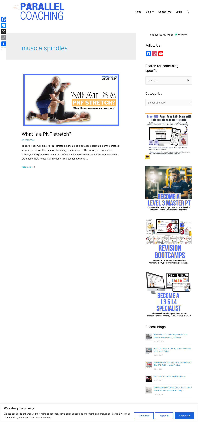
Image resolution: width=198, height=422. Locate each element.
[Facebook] (4, 19)
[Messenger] (4, 25)
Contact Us (164, 11)
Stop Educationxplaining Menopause (169, 376)
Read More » (27, 167)
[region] (99, 413)
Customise (143, 415)
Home (138, 11)
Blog (148, 11)
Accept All (184, 415)
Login (179, 11)
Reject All (164, 415)
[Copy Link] (4, 38)
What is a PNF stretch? (46, 134)
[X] (4, 31)
